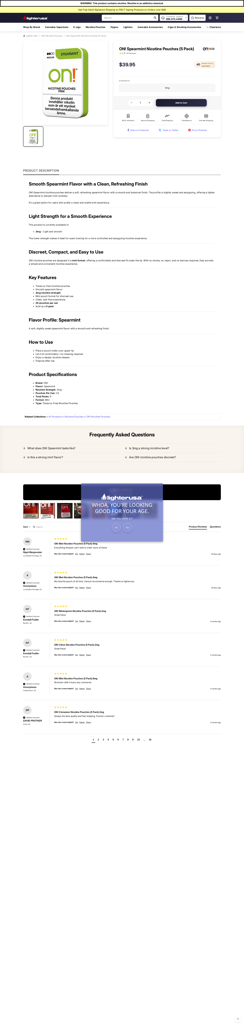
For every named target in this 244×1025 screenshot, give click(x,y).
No (116, 527)
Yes (127, 527)
